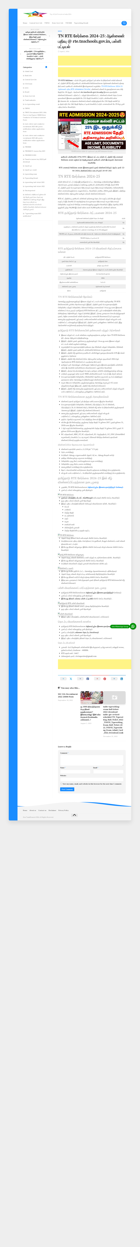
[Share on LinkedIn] (117, 678)
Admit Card (29, 71)
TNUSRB (68, 23)
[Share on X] (66, 678)
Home (25, 23)
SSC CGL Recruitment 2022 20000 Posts (68, 695)
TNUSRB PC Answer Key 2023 (35, 151)
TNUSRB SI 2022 (30, 155)
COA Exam (28, 84)
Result (27, 92)
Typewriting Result (81, 23)
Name (63, 768)
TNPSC (47, 23)
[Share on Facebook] (83, 678)
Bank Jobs (28, 75)
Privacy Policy (63, 810)
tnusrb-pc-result (31, 170)
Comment (64, 753)
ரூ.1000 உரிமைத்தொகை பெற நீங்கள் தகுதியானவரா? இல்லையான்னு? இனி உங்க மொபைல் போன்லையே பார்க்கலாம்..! (90, 713)
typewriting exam (31, 174)
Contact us (42, 810)
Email (95, 768)
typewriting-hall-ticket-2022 (35, 186)
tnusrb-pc (28, 166)
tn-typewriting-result (32, 104)
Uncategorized (30, 190)
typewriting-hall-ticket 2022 (34, 182)
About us (32, 810)
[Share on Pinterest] (100, 678)
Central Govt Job (35, 23)
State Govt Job (57, 23)
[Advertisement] (98, 61)
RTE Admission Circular (80, 89)
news (60, 31)
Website (63, 775)
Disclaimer (52, 810)
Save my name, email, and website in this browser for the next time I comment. (92, 784)
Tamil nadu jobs (30, 100)
